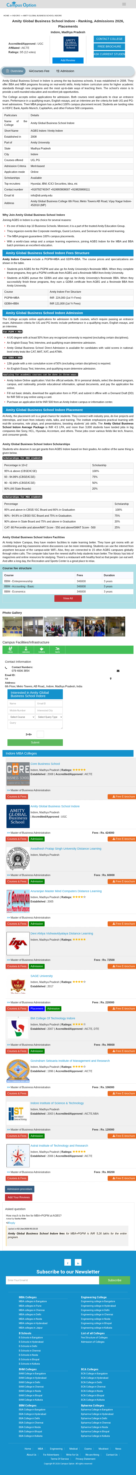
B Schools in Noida (28, 1355)
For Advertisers (51, 1454)
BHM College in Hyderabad (32, 1378)
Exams (88, 1448)
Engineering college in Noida (95, 1319)
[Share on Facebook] (66, 1263)
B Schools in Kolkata (29, 1363)
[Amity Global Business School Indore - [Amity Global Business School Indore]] (72, 44)
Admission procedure (19, 1189)
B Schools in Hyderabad (31, 1342)
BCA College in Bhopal (92, 1395)
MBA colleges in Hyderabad (33, 1323)
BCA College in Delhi (91, 1382)
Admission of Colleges (92, 1342)
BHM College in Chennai (31, 1386)
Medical (73, 1448)
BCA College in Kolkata (93, 1399)
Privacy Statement (85, 1459)
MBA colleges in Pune (30, 1306)
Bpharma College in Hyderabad (97, 1414)
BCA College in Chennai (93, 1386)
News (118, 1448)
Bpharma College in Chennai (96, 1422)
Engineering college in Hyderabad (98, 1306)
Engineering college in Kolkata (96, 1327)
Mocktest (103, 1448)
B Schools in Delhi (28, 1346)
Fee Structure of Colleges (94, 1337)
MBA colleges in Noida (30, 1319)
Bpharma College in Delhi (94, 1418)
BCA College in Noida (92, 1391)
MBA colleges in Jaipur (31, 1327)
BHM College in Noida (30, 1391)
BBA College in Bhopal (30, 1431)
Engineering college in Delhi (95, 1310)
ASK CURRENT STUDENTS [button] (109, 54)
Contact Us (112, 1454)
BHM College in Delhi (29, 1382)
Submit (35, 742)
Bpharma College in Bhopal (95, 1431)
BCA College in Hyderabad (94, 1378)
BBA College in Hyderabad (32, 1414)
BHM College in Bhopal (30, 1395)
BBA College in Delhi (29, 1418)
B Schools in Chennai (30, 1350)
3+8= (29, 734)
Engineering (56, 1448)
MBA (40, 1448)
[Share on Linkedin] (76, 1263)
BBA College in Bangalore (32, 1409)
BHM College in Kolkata (31, 1399)
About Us (31, 1454)
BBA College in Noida (30, 1427)
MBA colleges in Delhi (30, 1314)
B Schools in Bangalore (31, 1337)
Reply (11, 1223)
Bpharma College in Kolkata (95, 1436)
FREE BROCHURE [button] (109, 46)
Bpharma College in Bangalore (97, 1409)
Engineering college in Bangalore (98, 1301)
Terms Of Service (60, 1459)
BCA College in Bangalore (94, 1373)
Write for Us (72, 1454)
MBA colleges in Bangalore (33, 1301)
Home (28, 1448)
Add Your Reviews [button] (19, 1197)
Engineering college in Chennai (97, 1314)
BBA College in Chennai (31, 1422)
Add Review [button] (68, 60)
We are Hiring (92, 1454)
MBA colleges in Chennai (32, 1310)
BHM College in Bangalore (32, 1373)
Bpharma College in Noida (94, 1427)
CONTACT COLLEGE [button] (109, 39)
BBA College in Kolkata (30, 1436)
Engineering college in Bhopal (96, 1323)
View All (68, 598)
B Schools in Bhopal (29, 1359)
